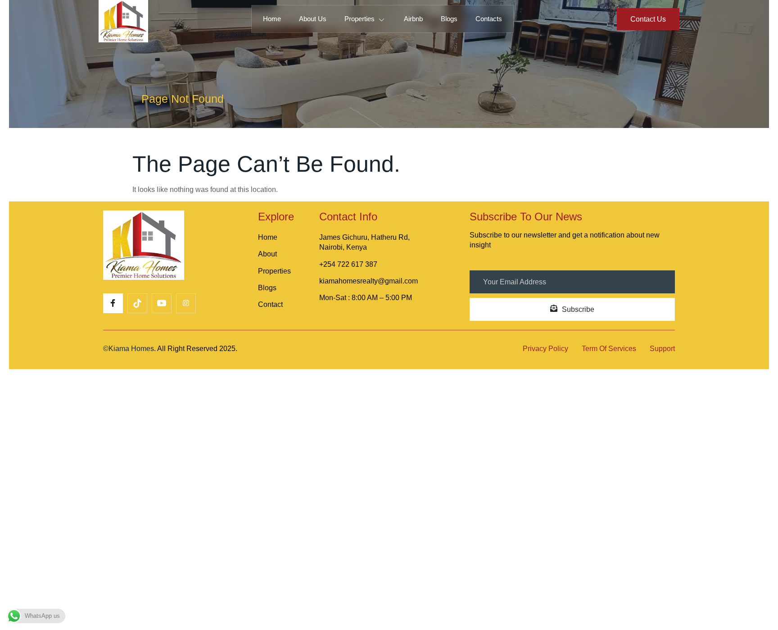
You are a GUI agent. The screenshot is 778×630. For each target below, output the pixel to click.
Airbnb (413, 19)
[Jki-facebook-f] (113, 303)
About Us (312, 19)
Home (272, 19)
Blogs (449, 19)
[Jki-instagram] (186, 303)
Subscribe (578, 309)
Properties (359, 19)
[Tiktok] (137, 303)
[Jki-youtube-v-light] (162, 303)
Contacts (488, 19)
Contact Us (648, 19)
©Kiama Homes (128, 348)
